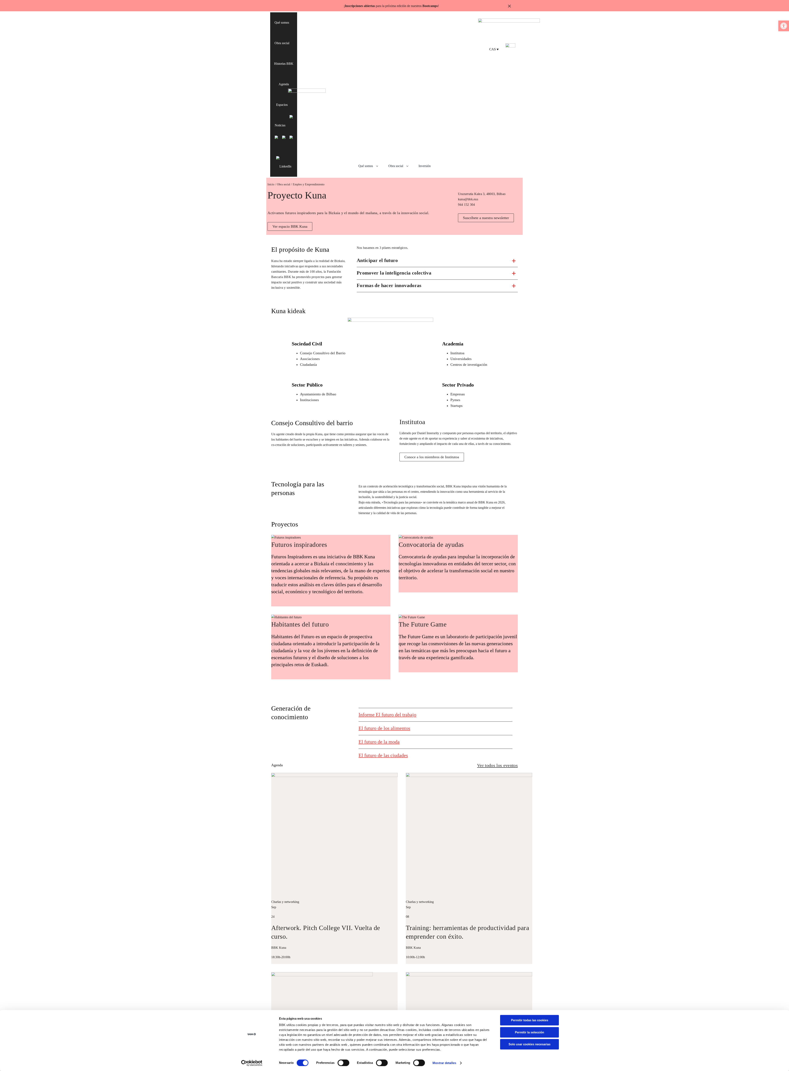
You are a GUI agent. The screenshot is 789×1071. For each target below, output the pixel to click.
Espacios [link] (282, 104)
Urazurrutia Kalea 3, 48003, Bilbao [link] (481, 194)
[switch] (343, 1062)
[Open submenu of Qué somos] (378, 166)
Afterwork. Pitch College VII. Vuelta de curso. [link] (325, 932)
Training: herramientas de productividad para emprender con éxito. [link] (467, 932)
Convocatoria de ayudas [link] (431, 544)
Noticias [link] (280, 125)
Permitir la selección (529, 1032)
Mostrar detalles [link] (444, 1063)
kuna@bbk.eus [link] (468, 199)
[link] (783, 26)
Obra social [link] (282, 43)
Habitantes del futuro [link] (300, 624)
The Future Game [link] (422, 624)
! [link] (438, 6)
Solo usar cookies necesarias (529, 1044)
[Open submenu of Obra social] (408, 166)
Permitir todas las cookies (529, 1020)
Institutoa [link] (412, 422)
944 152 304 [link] (466, 204)
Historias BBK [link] (283, 63)
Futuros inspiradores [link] (299, 544)
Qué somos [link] (282, 22)
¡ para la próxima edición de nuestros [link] (391, 6)
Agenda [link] (284, 84)
